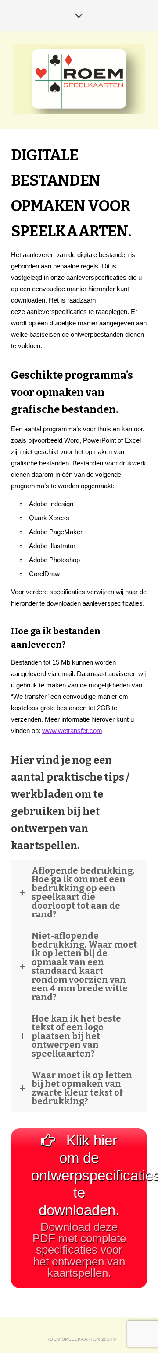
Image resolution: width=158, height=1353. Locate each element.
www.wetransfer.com (72, 730)
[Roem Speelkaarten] (79, 79)
